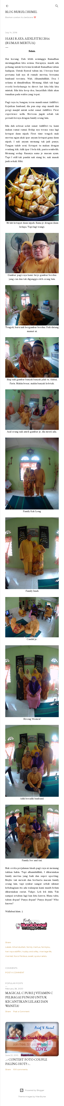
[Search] (57, 5)
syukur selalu (40, 956)
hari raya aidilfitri (13, 951)
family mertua (33, 947)
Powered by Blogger (34, 1090)
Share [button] (8, 942)
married (9, 956)
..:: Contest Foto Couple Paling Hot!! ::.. (26, 1061)
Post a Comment (14, 972)
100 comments (20, 1069)
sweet (30, 956)
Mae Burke (41, 1096)
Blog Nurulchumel (21, 12)
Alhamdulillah (19, 947)
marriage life (45, 951)
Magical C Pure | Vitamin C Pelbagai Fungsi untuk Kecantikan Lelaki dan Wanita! (29, 999)
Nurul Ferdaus (20, 956)
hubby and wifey (30, 951)
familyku (45, 947)
